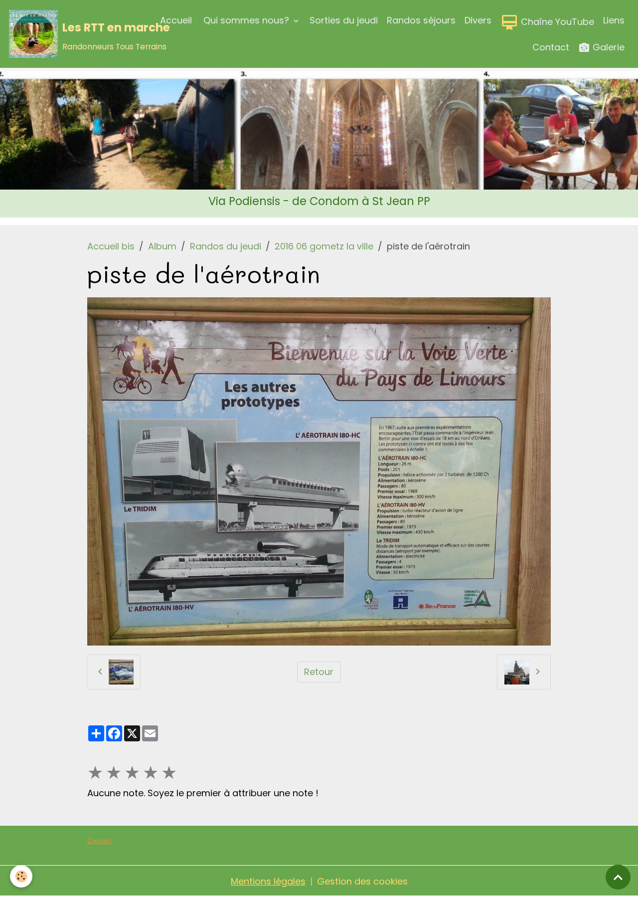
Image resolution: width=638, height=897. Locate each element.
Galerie (607, 47)
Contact (550, 47)
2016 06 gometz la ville (324, 246)
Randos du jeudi (225, 246)
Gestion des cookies (362, 881)
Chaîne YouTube (556, 21)
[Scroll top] (618, 877)
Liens (614, 20)
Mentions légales (268, 881)
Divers (478, 20)
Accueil (176, 20)
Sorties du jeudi (344, 20)
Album (162, 246)
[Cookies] (21, 876)
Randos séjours (421, 20)
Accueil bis (111, 246)
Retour (318, 672)
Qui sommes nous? (246, 20)
